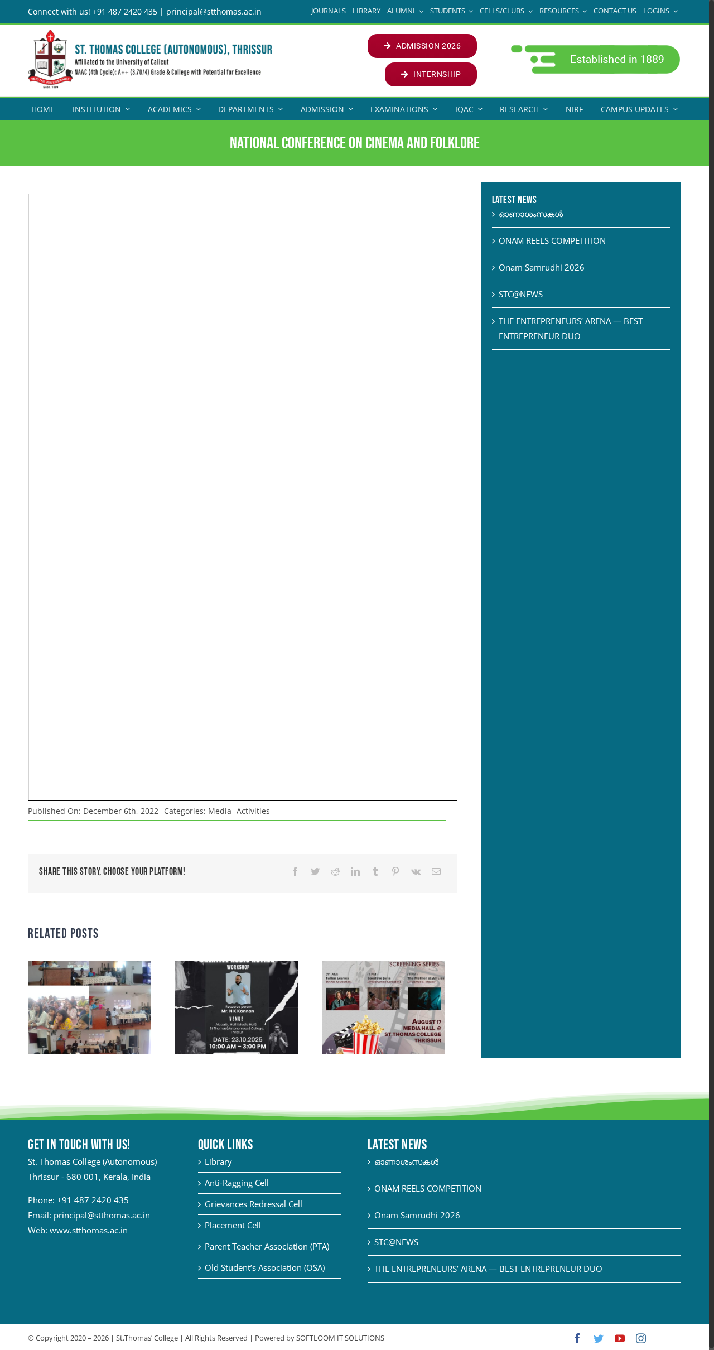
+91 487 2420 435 (93, 1200)
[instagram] (641, 1338)
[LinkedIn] (355, 872)
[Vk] (416, 872)
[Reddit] (335, 872)
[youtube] (620, 1338)
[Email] (436, 872)
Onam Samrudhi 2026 (542, 267)
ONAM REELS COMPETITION (552, 240)
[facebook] (577, 1338)
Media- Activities (239, 811)
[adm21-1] (594, 48)
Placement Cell (233, 1225)
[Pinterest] (395, 872)
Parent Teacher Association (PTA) (267, 1246)
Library (218, 1161)
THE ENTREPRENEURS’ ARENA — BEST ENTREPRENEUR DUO (488, 1268)
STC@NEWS (521, 294)
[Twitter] (315, 872)
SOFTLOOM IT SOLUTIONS (340, 1338)
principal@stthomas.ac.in (102, 1215)
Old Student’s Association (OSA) (265, 1267)
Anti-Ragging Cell (237, 1182)
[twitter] (599, 1338)
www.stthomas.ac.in (89, 1230)
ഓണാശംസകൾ (531, 213)
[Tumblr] (375, 872)
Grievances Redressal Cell (253, 1203)
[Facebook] (295, 872)
